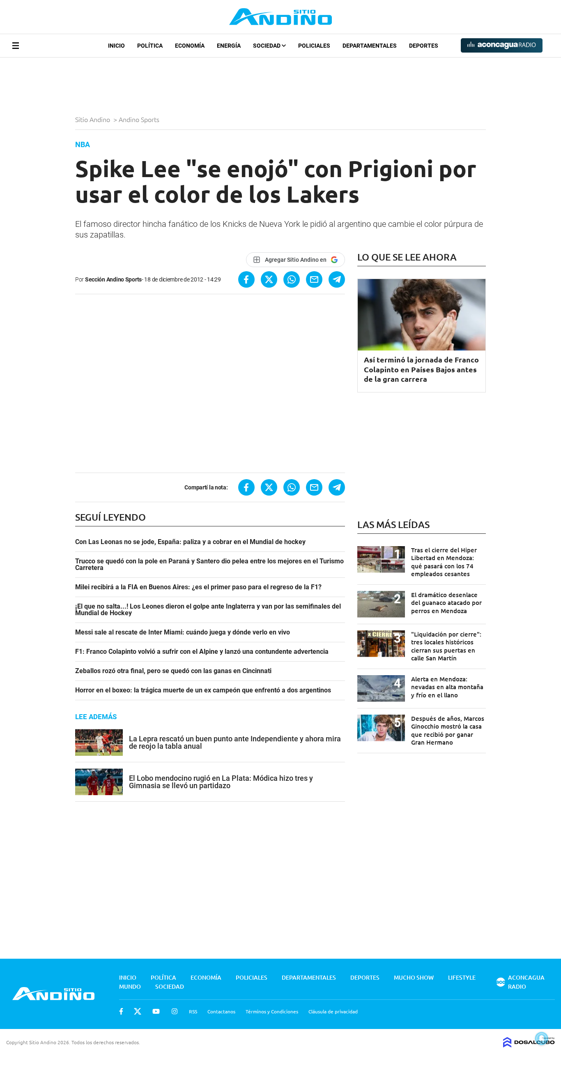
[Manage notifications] (541, 1038)
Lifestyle (462, 977)
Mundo (130, 986)
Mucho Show (414, 977)
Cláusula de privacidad (333, 1011)
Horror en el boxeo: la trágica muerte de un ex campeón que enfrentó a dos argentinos (203, 690)
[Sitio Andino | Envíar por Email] (314, 279)
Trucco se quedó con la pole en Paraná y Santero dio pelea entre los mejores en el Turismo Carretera (209, 564)
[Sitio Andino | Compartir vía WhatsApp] (291, 279)
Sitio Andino (93, 119)
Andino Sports (140, 119)
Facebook (121, 1011)
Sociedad (267, 45)
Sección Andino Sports (113, 279)
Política (150, 45)
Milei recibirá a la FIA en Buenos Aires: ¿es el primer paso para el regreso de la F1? (198, 587)
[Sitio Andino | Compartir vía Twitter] (269, 279)
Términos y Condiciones (272, 1011)
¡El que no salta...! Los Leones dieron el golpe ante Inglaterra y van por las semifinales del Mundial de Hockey (208, 609)
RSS (193, 1011)
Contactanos (221, 1011)
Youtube (156, 1011)
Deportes (423, 45)
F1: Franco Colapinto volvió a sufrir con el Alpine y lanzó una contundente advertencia (202, 651)
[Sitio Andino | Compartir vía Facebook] (246, 279)
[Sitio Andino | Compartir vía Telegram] (337, 279)
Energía (229, 45)
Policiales (314, 45)
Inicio (116, 45)
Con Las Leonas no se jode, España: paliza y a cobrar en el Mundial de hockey (190, 542)
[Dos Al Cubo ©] (529, 1044)
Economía (190, 45)
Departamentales (370, 45)
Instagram (174, 1011)
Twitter (137, 1011)
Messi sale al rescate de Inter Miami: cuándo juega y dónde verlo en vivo (182, 632)
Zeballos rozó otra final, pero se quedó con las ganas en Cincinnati (173, 671)
